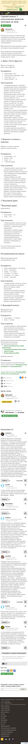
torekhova (8, 517)
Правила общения (5, 726)
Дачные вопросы (5, 712)
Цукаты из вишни (9, 351)
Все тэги (3, 724)
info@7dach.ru (8, 702)
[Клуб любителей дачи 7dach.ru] (7, 13)
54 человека (21, 412)
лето (17, 371)
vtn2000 (7, 484)
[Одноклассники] (22, 377)
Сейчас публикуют (5, 708)
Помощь (3, 714)
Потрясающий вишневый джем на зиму (15, 349)
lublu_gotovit (8, 29)
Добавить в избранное (10, 416)
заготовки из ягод (21, 372)
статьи (7, 372)
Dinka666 (7, 626)
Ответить (4, 480)
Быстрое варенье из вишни (11, 353)
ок (20, 9)
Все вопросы (4, 720)
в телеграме (4, 366)
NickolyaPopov (9, 503)
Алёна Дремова (9, 412)
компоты (3, 372)
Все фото (3, 718)
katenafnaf (8, 556)
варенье (24, 371)
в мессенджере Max (15, 366)
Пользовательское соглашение (8, 728)
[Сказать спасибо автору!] (25, 480)
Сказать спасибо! (6, 402)
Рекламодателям (5, 736)
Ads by (22, 743)
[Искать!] (26, 13)
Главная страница (5, 706)
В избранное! (7, 25)
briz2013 (7, 606)
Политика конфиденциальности (8, 730)
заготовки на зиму (14, 374)
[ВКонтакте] (20, 377)
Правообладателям (5, 734)
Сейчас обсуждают (5, 710)
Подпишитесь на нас (21, 364)
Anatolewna (8, 433)
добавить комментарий (7, 673)
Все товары (3, 716)
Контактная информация (7, 732)
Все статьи (3, 722)
